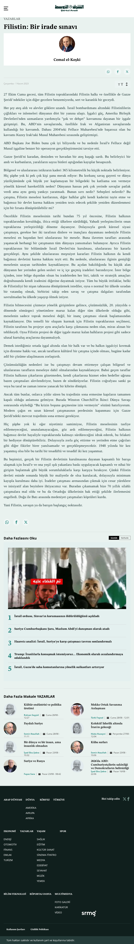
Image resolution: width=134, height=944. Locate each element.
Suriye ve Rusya (34, 760)
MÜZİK (40, 875)
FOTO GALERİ (62, 901)
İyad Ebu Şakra (31, 752)
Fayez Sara (29, 773)
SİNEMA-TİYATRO (46, 854)
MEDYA (41, 859)
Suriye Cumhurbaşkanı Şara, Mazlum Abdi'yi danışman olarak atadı (62, 628)
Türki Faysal (97, 717)
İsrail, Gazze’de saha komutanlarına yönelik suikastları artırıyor (59, 666)
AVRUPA (30, 812)
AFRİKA (30, 817)
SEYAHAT (42, 870)
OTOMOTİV (10, 844)
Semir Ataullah (31, 733)
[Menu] (6, 8)
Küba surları (99, 742)
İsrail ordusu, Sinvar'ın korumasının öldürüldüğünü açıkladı (56, 615)
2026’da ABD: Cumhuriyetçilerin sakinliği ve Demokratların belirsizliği (110, 764)
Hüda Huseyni (98, 733)
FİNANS (8, 849)
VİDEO (58, 912)
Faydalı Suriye (33, 723)
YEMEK (41, 880)
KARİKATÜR (61, 907)
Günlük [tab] (114, 537)
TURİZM (8, 859)
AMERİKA (31, 807)
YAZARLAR (12, 18)
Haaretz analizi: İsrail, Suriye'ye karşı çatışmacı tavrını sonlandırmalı (63, 641)
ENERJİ (7, 839)
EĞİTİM (41, 844)
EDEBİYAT (42, 865)
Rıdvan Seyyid (31, 714)
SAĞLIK (41, 839)
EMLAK (8, 854)
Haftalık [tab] (125, 537)
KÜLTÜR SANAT (45, 849)
